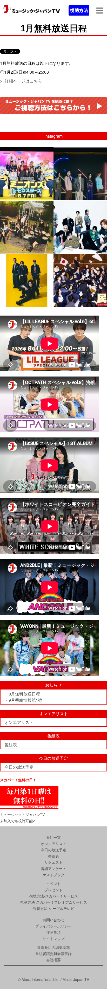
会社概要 (53, 959)
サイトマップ (53, 938)
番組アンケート (53, 868)
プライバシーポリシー (53, 926)
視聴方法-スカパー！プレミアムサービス (53, 902)
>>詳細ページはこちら (21, 81)
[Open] (27, 173)
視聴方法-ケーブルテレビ (53, 908)
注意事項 (53, 932)
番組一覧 (53, 837)
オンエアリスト (19, 722)
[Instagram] (49, 195)
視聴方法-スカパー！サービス (53, 896)
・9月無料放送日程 (22, 694)
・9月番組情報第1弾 (23, 700)
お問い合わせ (53, 919)
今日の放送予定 (19, 767)
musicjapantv (26, 152)
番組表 (10, 745)
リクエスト (53, 862)
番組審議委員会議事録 (53, 953)
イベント (53, 883)
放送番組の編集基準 (53, 947)
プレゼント (53, 889)
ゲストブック (53, 874)
